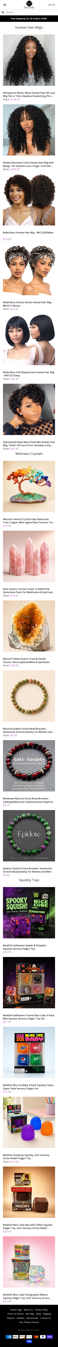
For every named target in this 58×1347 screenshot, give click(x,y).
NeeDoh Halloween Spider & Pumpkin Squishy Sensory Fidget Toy (24, 947)
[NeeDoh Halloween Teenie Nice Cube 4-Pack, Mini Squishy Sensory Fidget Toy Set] (29, 982)
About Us (28, 1309)
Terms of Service (15, 1313)
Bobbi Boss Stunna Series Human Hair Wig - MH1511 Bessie (28, 304)
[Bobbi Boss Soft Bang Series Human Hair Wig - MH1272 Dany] (29, 339)
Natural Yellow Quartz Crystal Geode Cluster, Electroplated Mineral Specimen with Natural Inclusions (26, 660)
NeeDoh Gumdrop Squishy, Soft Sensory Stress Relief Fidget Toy (26, 1156)
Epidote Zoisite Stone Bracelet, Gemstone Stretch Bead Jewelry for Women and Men (27, 870)
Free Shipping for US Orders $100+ (29, 18)
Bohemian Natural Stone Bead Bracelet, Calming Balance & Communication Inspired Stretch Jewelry (27, 800)
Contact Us (45, 1318)
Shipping (47, 1313)
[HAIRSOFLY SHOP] (29, 5)
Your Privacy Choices (29, 1322)
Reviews (21, 1318)
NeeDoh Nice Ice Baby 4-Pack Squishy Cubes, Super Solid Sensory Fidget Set (28, 1087)
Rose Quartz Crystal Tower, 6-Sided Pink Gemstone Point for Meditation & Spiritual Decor (27, 590)
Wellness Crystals (29, 453)
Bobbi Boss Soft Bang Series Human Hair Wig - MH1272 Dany (28, 374)
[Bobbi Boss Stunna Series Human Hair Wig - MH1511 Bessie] (29, 269)
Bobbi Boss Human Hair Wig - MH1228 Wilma (28, 232)
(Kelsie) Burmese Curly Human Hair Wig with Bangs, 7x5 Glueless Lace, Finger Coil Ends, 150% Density (28, 164)
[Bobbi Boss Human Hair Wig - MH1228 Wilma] (29, 200)
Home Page (16, 1309)
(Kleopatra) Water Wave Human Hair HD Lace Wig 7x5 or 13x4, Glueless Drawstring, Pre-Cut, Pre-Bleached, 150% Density (29, 94)
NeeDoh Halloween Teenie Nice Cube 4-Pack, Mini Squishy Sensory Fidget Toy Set (29, 1017)
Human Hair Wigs (29, 27)
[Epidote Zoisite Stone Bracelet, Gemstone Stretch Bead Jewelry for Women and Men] (29, 835)
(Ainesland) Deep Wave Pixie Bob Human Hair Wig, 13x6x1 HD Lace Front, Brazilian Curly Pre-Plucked (29, 443)
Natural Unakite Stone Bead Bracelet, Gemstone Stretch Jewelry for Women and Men (27, 730)
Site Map (30, 1313)
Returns (11, 1318)
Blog (38, 1313)
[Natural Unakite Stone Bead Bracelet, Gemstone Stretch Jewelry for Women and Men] (29, 696)
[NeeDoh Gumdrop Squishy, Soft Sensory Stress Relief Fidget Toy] (29, 1122)
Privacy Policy (41, 1309)
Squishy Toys (29, 880)
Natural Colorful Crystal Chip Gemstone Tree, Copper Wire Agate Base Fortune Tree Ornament (28, 521)
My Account (32, 1318)
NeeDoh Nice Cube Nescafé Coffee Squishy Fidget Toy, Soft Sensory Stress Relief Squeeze (27, 1226)
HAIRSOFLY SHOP (32, 1330)
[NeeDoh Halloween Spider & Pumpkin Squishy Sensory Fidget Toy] (29, 912)
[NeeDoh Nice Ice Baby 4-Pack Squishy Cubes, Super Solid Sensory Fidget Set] (29, 1052)
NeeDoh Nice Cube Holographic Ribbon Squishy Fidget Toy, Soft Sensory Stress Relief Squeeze (26, 1296)
